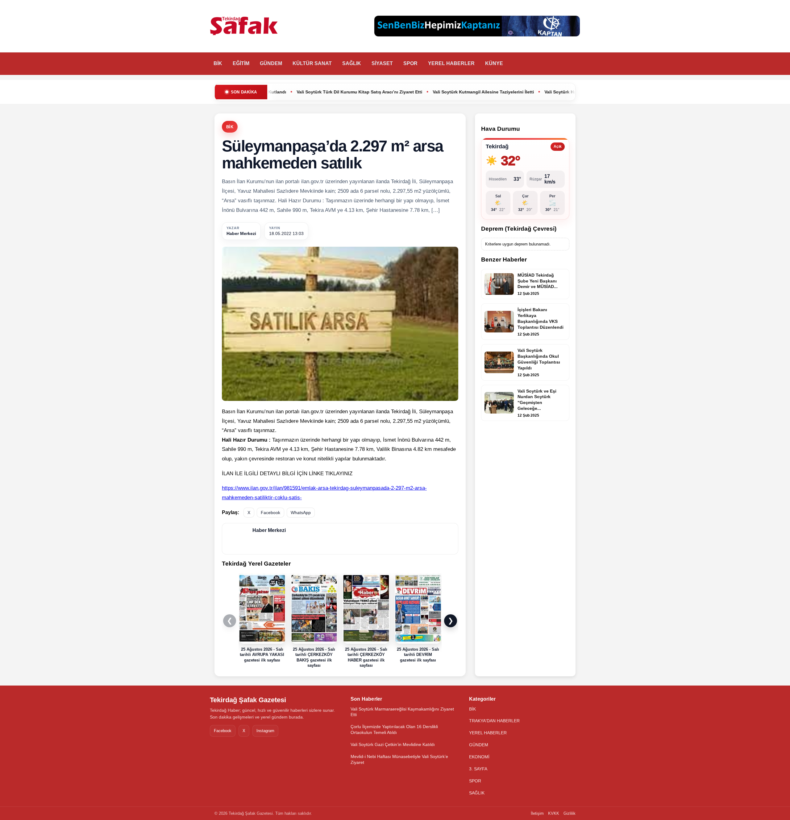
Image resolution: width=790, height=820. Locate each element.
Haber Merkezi (241, 233)
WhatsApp (301, 512)
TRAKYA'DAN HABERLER (494, 720)
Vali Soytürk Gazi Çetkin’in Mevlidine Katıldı (393, 744)
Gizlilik (569, 813)
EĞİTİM (241, 63)
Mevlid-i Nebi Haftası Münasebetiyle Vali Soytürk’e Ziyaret (399, 759)
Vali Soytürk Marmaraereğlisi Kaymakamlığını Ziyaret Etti (402, 712)
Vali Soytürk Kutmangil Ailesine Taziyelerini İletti (422, 91)
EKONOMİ (479, 756)
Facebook (270, 512)
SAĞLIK (351, 63)
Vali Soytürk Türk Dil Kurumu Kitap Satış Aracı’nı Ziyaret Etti (298, 91)
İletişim (537, 813)
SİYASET (382, 63)
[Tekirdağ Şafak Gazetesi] (244, 26)
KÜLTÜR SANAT (312, 63)
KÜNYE (494, 63)
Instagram (265, 730)
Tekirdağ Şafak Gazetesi (248, 700)
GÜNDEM (271, 63)
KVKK (553, 813)
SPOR (410, 63)
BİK (218, 63)
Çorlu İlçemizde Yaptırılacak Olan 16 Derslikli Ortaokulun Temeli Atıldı (394, 729)
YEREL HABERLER (451, 63)
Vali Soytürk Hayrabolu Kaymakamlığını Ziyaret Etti (536, 91)
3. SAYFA (478, 768)
